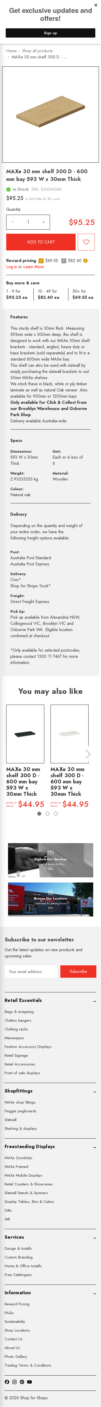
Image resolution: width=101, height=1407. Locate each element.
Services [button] (14, 1237)
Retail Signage (16, 1055)
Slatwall (11, 1120)
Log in (11, 267)
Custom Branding (19, 1257)
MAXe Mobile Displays (23, 1175)
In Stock (21, 189)
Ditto (8, 1210)
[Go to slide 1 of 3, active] (39, 814)
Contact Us (14, 1339)
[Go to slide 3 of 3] (56, 814)
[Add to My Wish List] (86, 242)
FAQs (9, 1313)
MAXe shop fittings (20, 1102)
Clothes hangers (18, 1020)
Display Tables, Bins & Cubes (29, 1201)
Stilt (7, 1219)
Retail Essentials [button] (23, 1000)
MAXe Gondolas (18, 1158)
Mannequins (14, 1038)
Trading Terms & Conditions (28, 1365)
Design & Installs (18, 1248)
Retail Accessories (20, 1064)
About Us (12, 1348)
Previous (7, 754)
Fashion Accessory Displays (28, 1047)
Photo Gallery (16, 1356)
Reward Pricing (17, 1304)
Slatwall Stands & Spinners (26, 1193)
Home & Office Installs (23, 1266)
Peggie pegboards (21, 1111)
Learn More (33, 267)
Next (88, 754)
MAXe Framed (16, 1166)
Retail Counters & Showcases (29, 1184)
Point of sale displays (22, 1073)
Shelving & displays (21, 1128)
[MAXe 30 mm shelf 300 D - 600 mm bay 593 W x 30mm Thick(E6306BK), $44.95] (25, 734)
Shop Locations (17, 1330)
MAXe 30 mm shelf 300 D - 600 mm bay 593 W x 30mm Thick (23, 781)
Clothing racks (16, 1029)
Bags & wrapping (19, 1012)
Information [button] (18, 1292)
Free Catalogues (18, 1275)
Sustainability (15, 1321)
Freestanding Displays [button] (30, 1146)
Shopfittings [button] (19, 1091)
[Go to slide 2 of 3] (47, 814)
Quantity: (14, 209)
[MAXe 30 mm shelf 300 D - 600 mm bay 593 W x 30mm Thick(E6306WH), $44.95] (70, 734)
